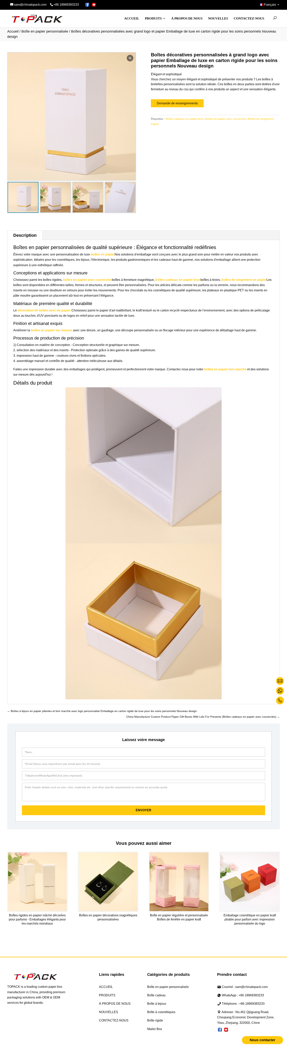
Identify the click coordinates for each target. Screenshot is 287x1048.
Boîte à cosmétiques (161, 1012)
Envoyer (143, 810)
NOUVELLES (218, 18)
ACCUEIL (131, 18)
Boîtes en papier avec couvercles (225, 118)
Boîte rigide (155, 1020)
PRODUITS (153, 18)
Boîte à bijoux (156, 1003)
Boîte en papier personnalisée (44, 31)
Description (25, 235)
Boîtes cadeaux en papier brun (185, 118)
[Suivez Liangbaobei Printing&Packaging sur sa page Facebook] (87, 5)
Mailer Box (154, 1029)
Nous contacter (262, 1040)
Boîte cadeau (156, 995)
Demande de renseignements (177, 103)
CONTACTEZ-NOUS (249, 18)
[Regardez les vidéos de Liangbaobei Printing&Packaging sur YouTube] (94, 5)
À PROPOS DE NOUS (186, 18)
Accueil (13, 31)
